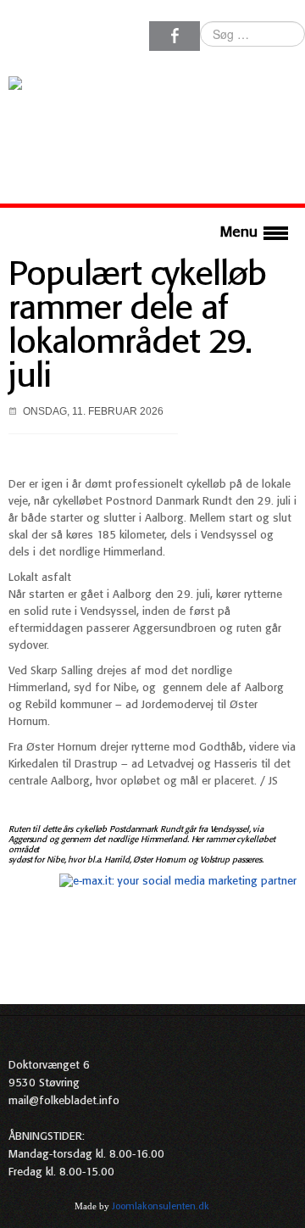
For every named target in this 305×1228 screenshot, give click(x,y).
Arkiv (286, 1206)
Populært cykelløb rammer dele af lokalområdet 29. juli (137, 326)
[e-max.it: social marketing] (178, 881)
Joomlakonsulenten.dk (160, 1207)
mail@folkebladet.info (63, 1101)
